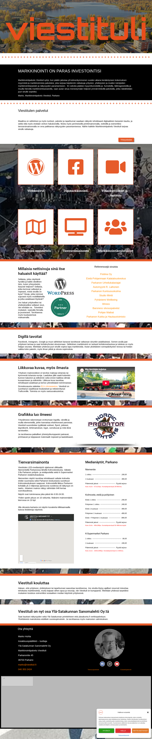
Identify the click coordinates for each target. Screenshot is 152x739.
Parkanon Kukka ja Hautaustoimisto (106, 316)
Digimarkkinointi (76, 191)
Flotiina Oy (106, 274)
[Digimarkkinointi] (76, 167)
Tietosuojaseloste (93, 669)
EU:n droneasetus (49, 386)
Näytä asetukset (140, 731)
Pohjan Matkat (106, 312)
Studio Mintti (106, 295)
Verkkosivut (35, 191)
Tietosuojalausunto (123, 735)
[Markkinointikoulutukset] (115, 227)
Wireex (106, 304)
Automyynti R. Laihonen (106, 287)
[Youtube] (116, 663)
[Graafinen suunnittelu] (36, 227)
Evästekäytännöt (125, 669)
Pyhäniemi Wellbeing (106, 299)
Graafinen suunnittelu (36, 251)
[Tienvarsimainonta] (76, 227)
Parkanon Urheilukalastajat (106, 282)
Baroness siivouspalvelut (106, 308)
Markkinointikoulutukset (115, 251)
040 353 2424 (25, 669)
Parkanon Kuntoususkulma (106, 291)
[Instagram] (109, 663)
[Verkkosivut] (36, 167)
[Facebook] (102, 663)
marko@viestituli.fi (27, 664)
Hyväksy (106, 731)
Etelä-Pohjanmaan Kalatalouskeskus (106, 278)
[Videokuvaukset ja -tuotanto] (115, 167)
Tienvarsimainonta (75, 251)
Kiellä (123, 731)
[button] (148, 712)
